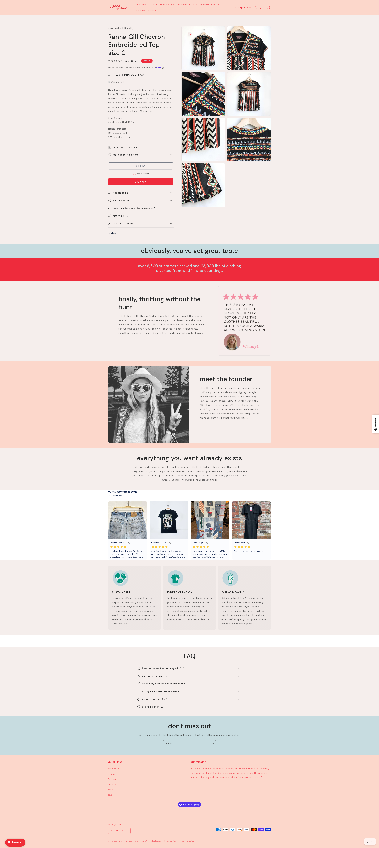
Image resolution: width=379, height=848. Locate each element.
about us (112, 784)
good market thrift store (123, 841)
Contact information (186, 841)
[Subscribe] (212, 743)
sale (110, 794)
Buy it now (140, 181)
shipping (112, 774)
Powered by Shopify (140, 841)
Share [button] (113, 233)
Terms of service (170, 841)
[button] (187, 4)
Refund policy (155, 841)
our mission (113, 768)
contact (111, 789)
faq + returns (114, 779)
